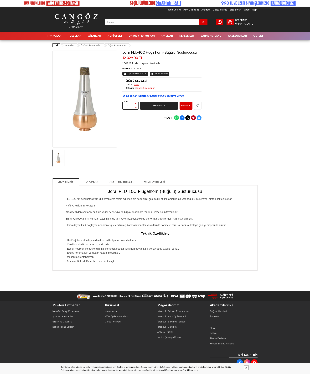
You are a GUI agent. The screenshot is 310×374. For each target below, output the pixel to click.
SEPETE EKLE (159, 105)
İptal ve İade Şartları (62, 316)
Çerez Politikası (113, 321)
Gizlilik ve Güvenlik (62, 321)
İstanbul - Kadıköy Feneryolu (172, 316)
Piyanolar (54, 35)
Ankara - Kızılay (165, 332)
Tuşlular (74, 35)
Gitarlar (94, 35)
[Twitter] (187, 117)
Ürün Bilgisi (65, 181)
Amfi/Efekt (115, 35)
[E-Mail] (199, 117)
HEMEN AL (186, 105)
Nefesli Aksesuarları (91, 45)
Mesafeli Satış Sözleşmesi (65, 311)
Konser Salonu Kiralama (222, 343)
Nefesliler (186, 35)
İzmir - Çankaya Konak (169, 337)
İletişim (213, 333)
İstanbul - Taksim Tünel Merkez (173, 311)
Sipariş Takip (250, 10)
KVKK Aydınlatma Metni (117, 316)
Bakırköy (214, 316)
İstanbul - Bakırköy (167, 326)
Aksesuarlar (237, 35)
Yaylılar (167, 35)
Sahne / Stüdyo (211, 35)
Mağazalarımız (220, 10)
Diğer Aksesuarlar (117, 45)
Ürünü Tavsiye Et (161, 74)
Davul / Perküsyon (142, 35)
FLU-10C (138, 68)
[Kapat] (246, 367)
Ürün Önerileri (154, 181)
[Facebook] (182, 117)
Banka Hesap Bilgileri (63, 326)
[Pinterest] (193, 117)
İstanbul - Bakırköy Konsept (171, 321)
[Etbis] (219, 295)
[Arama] (203, 22)
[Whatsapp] (176, 117)
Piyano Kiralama (218, 338)
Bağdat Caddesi (218, 311)
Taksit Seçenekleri (121, 181)
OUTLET (258, 35)
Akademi (206, 10)
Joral (136, 84)
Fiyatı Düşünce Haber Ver (137, 74)
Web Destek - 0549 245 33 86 (183, 10)
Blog (212, 328)
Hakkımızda (111, 311)
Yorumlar (91, 181)
